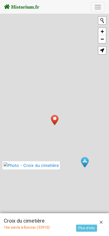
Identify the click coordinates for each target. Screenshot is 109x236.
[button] (102, 50)
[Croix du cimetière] (54, 120)
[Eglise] (84, 162)
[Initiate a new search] (102, 20)
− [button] (102, 39)
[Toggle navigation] (98, 7)
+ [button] (102, 31)
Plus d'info (86, 228)
